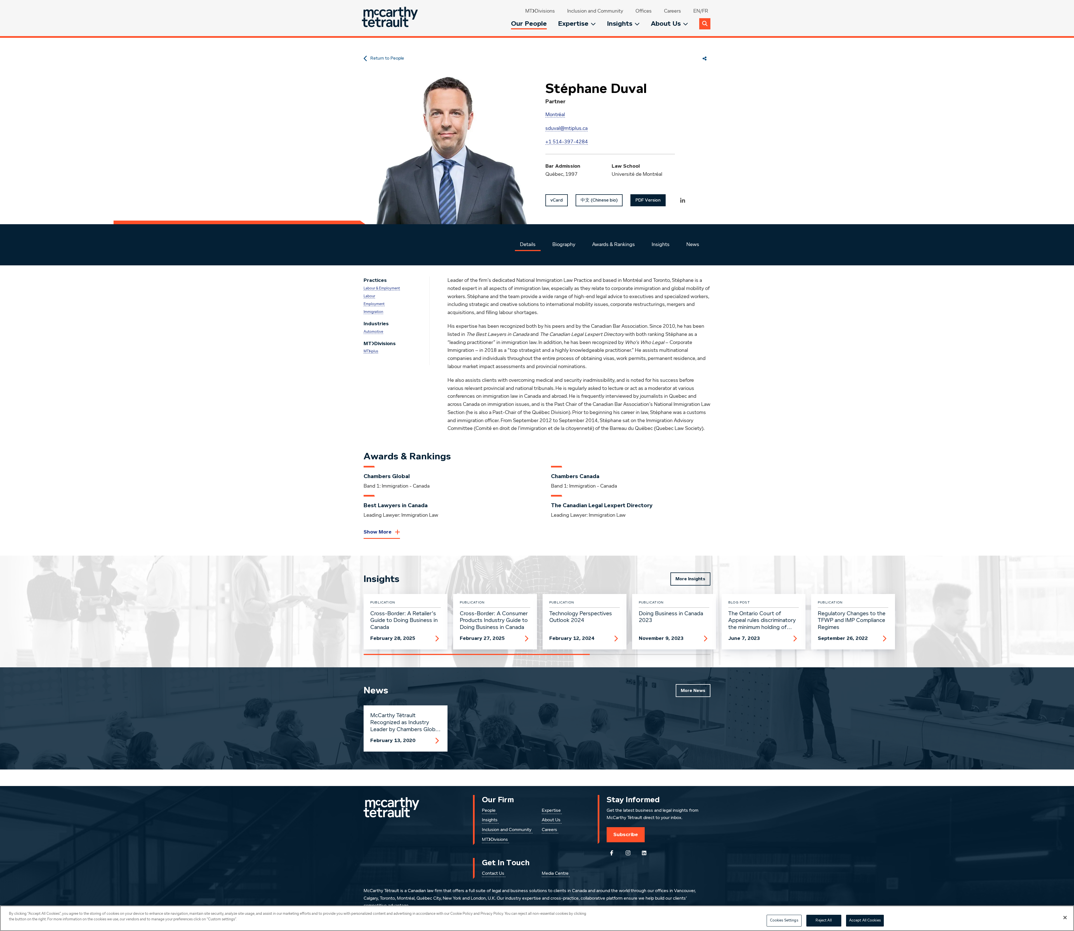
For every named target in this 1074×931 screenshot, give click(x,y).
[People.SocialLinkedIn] (682, 200)
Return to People (387, 58)
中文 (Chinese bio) (599, 200)
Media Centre (555, 873)
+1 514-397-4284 (566, 141)
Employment (374, 304)
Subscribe (625, 834)
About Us (666, 24)
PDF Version (648, 200)
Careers (672, 11)
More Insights (690, 579)
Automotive (373, 332)
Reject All (824, 920)
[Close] (1065, 917)
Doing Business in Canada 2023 (671, 617)
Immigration (373, 312)
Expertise (573, 24)
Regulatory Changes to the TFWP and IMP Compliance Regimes (851, 620)
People (489, 810)
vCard (556, 200)
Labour (369, 296)
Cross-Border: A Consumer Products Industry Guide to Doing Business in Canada (494, 620)
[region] (537, 918)
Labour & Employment (382, 288)
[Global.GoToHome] (390, 18)
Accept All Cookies (865, 920)
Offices (643, 11)
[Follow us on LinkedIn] (644, 853)
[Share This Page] (704, 58)
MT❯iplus (371, 351)
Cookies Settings (784, 920)
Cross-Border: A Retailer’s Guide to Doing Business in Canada (404, 620)
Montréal (555, 114)
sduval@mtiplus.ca (566, 128)
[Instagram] (628, 853)
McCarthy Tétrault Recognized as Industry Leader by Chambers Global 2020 (404, 723)
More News (693, 690)
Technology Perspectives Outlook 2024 (580, 617)
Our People (529, 24)
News (692, 244)
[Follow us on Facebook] (612, 853)
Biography (563, 244)
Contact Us (493, 873)
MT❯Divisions (540, 11)
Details (528, 244)
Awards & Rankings (613, 244)
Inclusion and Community (595, 11)
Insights (619, 24)
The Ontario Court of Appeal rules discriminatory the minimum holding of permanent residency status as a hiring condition (763, 621)
